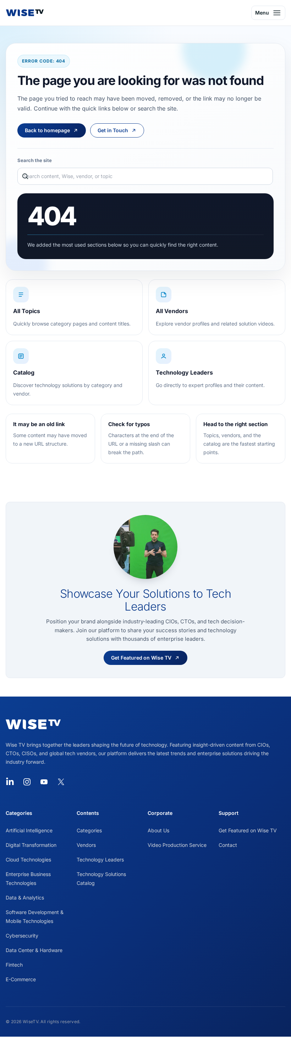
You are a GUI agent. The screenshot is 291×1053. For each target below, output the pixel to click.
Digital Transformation (31, 845)
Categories (89, 830)
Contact (228, 845)
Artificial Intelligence (29, 830)
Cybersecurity (22, 936)
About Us (158, 830)
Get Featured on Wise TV (248, 830)
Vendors (86, 845)
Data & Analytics (25, 897)
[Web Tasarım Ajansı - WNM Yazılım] (145, 1045)
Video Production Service (177, 845)
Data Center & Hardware (34, 950)
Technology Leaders (100, 859)
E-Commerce (21, 979)
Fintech (14, 965)
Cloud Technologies (28, 859)
